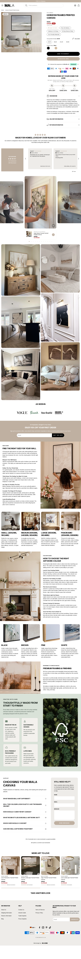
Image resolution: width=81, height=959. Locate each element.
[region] (52, 159)
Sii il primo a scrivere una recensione (40, 842)
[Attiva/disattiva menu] (2, 5)
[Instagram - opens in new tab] (43, 927)
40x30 (61, 42)
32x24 (55, 42)
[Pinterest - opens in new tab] (46, 927)
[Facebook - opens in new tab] (39, 927)
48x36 (67, 42)
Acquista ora (63, 59)
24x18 (49, 42)
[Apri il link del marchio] (22, 412)
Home (2, 10)
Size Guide (77, 38)
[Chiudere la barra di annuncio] (79, 1)
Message (56, 809)
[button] (43, 5)
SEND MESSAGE (64, 823)
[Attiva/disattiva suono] (53, 225)
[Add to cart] (53, 234)
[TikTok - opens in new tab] (50, 927)
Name (55, 794)
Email (55, 802)
